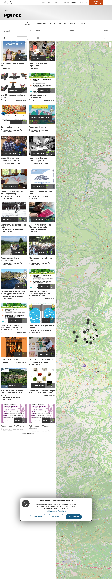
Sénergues (9, 2)
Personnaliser (56, 517)
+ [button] (109, 43)
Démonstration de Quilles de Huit (13, 226)
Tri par (21, 38)
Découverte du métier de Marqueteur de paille (40, 226)
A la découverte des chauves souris (13, 96)
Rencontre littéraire (37, 127)
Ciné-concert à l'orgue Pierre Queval (41, 326)
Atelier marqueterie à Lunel (41, 359)
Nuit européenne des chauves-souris (38, 96)
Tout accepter (74, 517)
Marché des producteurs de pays (41, 259)
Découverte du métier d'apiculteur (38, 64)
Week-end (62, 23)
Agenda (74, 2)
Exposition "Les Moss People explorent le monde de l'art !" (42, 392)
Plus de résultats (27, 433)
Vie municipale (53, 2)
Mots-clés (6, 31)
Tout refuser (38, 517)
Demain (52, 23)
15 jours (82, 23)
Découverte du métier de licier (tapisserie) (12, 192)
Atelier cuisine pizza (10, 127)
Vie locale (65, 2)
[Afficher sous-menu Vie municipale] (60, 3)
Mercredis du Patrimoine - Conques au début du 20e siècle (12, 393)
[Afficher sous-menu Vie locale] (69, 3)
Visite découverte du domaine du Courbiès (10, 159)
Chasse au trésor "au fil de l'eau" (40, 192)
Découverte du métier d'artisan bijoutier (38, 159)
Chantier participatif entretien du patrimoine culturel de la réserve (39, 293)
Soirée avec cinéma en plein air (13, 64)
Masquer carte (106, 38)
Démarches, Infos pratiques (96, 2)
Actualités (83, 2)
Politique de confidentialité (56, 511)
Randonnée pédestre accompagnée (10, 259)
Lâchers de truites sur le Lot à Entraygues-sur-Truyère (13, 292)
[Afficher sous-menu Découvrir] (46, 3)
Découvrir (41, 2)
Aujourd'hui (41, 23)
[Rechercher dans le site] (106, 2)
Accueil (6, 11)
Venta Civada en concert (12, 359)
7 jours (72, 23)
